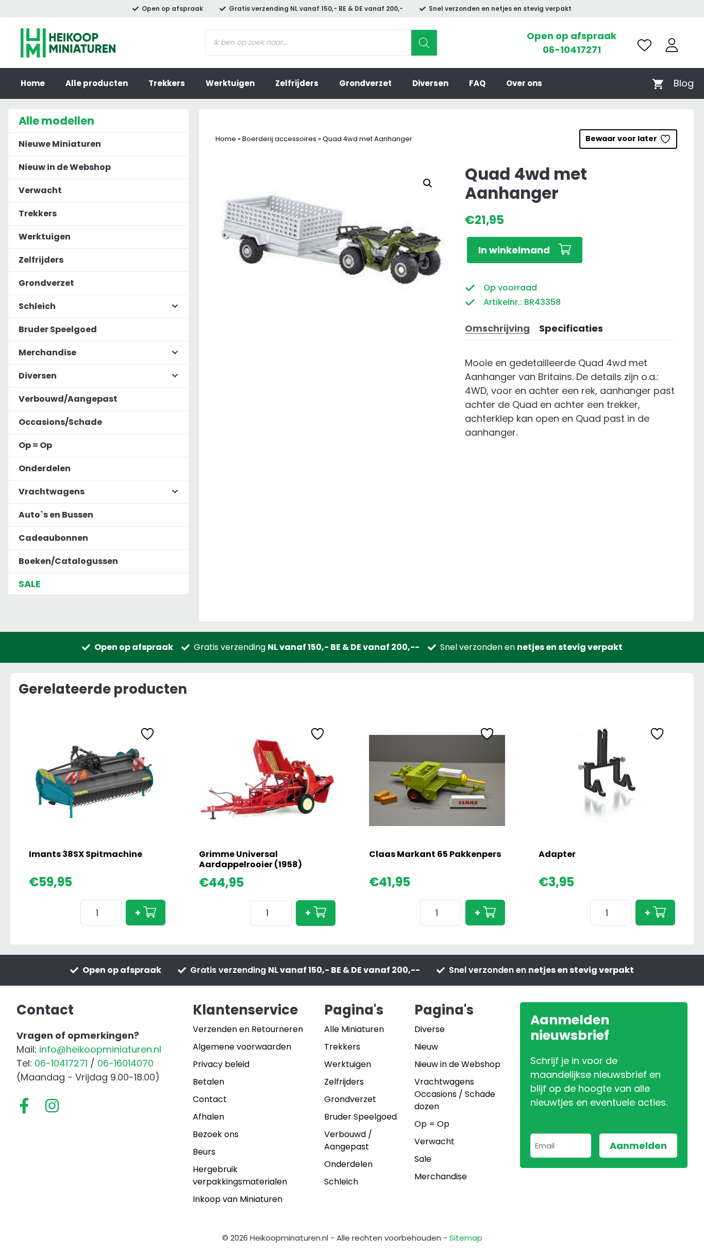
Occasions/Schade (60, 422)
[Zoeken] (424, 43)
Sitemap (465, 1237)
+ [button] (138, 912)
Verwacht (40, 190)
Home (33, 83)
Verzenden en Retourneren (248, 1029)
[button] (427, 183)
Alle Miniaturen (354, 1029)
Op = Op (35, 445)
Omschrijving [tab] (497, 328)
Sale (422, 1159)
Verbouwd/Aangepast (68, 399)
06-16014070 (125, 1063)
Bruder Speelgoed (58, 329)
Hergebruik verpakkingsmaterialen (240, 1175)
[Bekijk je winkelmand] (658, 83)
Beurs (204, 1152)
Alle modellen (56, 120)
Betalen (208, 1082)
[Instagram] (52, 1105)
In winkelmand (514, 250)
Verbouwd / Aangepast (348, 1140)
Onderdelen (45, 468)
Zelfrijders (297, 83)
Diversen (430, 83)
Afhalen (208, 1117)
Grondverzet (365, 83)
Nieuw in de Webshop (65, 167)
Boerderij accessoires (279, 138)
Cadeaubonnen (53, 538)
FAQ (477, 83)
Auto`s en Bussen (56, 515)
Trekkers (166, 83)
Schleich (341, 1182)
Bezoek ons (216, 1134)
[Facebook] (24, 1105)
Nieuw (426, 1047)
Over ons (524, 83)
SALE (30, 583)
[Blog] (684, 83)
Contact (210, 1099)
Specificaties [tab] (571, 328)
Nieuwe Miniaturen (60, 144)
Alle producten (96, 83)
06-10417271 (572, 49)
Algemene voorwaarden (242, 1047)
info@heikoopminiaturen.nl (100, 1049)
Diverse (429, 1029)
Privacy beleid (221, 1064)
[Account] (671, 45)
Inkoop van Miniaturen (237, 1199)
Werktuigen (230, 83)
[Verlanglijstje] (644, 45)
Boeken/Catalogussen (68, 561)
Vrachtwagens (444, 1082)
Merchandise (440, 1176)
